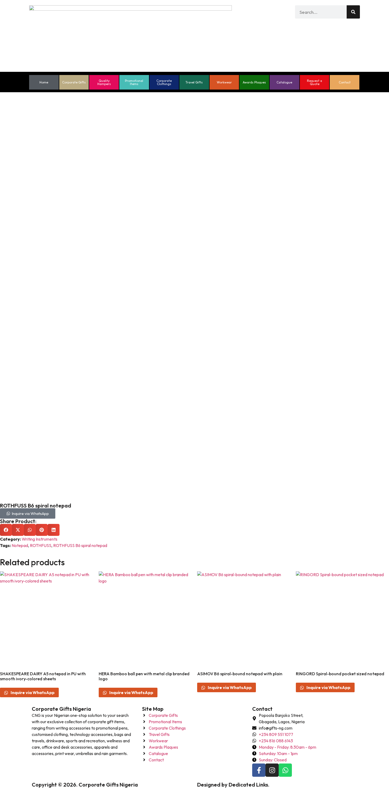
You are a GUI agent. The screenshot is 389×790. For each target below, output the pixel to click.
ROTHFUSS (40, 545)
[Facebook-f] (258, 770)
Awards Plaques (254, 82)
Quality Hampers (104, 82)
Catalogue (284, 82)
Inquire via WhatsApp (32, 692)
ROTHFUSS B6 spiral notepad (80, 545)
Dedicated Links (248, 784)
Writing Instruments (39, 539)
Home (43, 82)
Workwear (224, 82)
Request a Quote (314, 82)
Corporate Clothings (164, 82)
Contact (345, 82)
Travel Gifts (194, 82)
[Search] (353, 12)
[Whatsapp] (285, 770)
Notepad (20, 545)
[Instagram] (272, 770)
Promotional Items (134, 82)
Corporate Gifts (74, 82)
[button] (6, 530)
